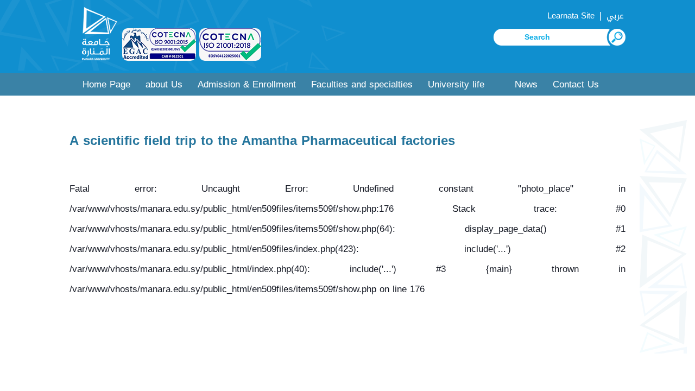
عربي (615, 15)
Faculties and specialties (362, 84)
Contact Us (576, 84)
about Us (164, 84)
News (526, 84)
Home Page (106, 84)
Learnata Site (571, 15)
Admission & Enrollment (247, 84)
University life (456, 84)
